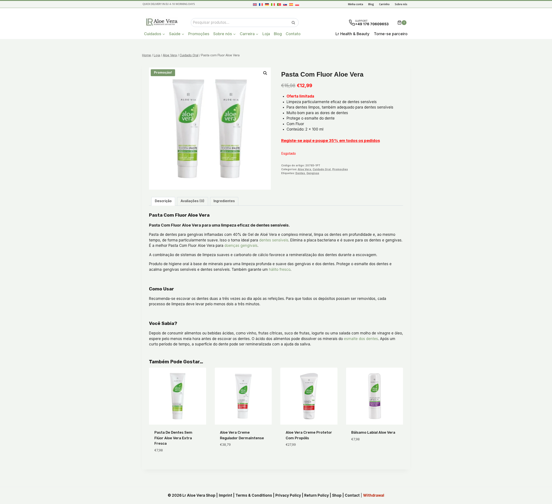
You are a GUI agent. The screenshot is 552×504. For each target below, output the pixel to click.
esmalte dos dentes (361, 339)
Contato (293, 34)
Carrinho (384, 4)
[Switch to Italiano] (273, 4)
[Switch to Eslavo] (285, 4)
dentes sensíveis (273, 240)
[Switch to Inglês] (255, 4)
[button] (265, 73)
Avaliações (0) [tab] (192, 201)
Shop (337, 495)
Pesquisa (294, 22)
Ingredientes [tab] (224, 201)
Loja (266, 34)
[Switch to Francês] (261, 4)
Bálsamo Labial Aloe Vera (373, 432)
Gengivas (312, 173)
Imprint (225, 495)
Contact (352, 495)
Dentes (300, 173)
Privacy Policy (288, 495)
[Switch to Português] (279, 4)
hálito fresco (279, 269)
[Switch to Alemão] (267, 4)
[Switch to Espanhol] (291, 4)
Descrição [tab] (163, 201)
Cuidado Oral (322, 169)
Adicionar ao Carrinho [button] (240, 457)
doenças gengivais (240, 245)
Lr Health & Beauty (352, 34)
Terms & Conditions (253, 495)
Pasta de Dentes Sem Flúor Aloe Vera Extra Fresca (173, 438)
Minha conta (355, 4)
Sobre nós (401, 4)
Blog (371, 4)
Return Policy (316, 495)
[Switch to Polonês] (297, 4)
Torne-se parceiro (391, 34)
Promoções (198, 34)
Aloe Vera (304, 169)
